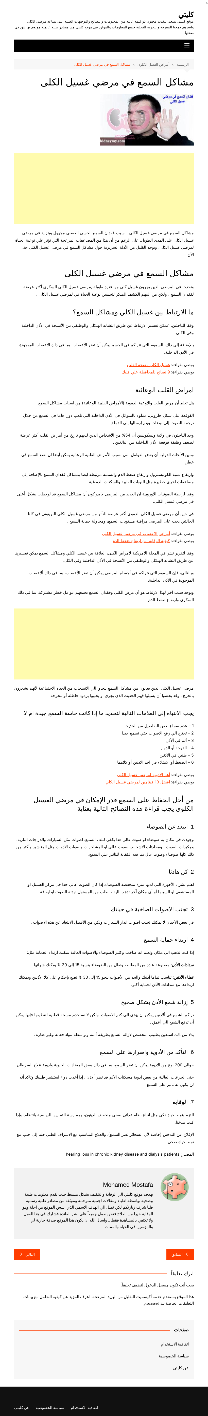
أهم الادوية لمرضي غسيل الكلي (143, 774)
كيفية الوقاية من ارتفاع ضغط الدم (141, 540)
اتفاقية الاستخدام (175, 1344)
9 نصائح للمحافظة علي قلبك (146, 371)
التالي (30, 1254)
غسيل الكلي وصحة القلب (148, 364)
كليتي (186, 14)
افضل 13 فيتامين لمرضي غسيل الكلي (138, 781)
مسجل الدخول (156, 1285)
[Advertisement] (104, 188)
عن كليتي (181, 1368)
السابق (177, 1254)
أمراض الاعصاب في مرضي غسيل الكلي (136, 533)
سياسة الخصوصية (174, 1356)
